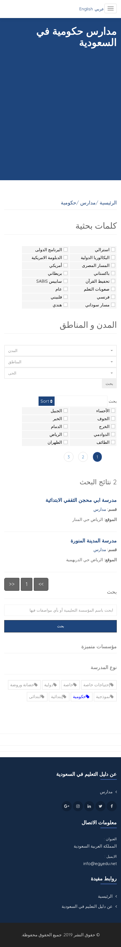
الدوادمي (101, 434)
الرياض (56, 434)
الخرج (104, 426)
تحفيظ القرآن (97, 281)
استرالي (102, 249)
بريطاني (55, 273)
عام (58, 289)
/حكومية (70, 202)
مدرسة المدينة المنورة (94, 540)
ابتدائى (35, 696)
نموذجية (103, 696)
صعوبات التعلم (96, 289)
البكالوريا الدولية (95, 257)
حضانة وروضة (22, 684)
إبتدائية (57, 696)
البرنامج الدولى (48, 249)
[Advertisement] (60, 111)
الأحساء (102, 410)
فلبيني (56, 297)
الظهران (55, 442)
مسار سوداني (97, 305)
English (86, 9)
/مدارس (89, 202)
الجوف (103, 418)
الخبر (57, 418)
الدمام (56, 426)
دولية (48, 684)
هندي (57, 305)
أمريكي (55, 265)
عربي (99, 9)
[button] (60, 350)
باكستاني (101, 273)
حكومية (79, 696)
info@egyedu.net (100, 863)
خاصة (68, 684)
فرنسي (103, 297)
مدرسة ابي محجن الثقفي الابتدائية (81, 500)
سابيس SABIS (49, 281)
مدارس (99, 509)
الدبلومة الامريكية (47, 257)
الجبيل (56, 410)
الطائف (103, 442)
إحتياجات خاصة (96, 684)
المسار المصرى (95, 265)
